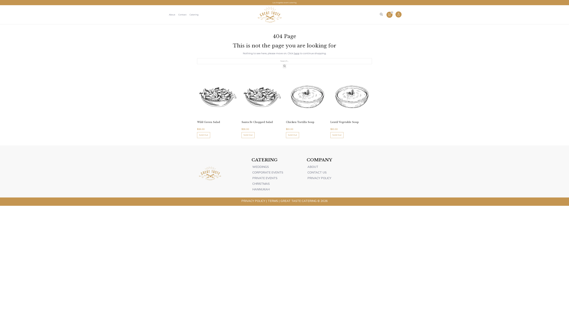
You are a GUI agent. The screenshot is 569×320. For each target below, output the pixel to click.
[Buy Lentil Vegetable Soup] (351, 97)
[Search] (284, 66)
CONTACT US (317, 172)
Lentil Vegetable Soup (344, 122)
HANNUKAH (261, 189)
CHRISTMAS (261, 183)
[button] (389, 17)
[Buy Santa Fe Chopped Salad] (262, 97)
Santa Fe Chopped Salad (257, 122)
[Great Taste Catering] (270, 14)
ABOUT (313, 167)
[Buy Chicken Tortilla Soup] (306, 97)
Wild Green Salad (208, 122)
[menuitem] (172, 14)
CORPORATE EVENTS (267, 172)
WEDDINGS (260, 167)
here (296, 53)
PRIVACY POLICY (319, 178)
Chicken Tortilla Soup (300, 122)
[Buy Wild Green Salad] (218, 97)
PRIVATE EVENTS (264, 178)
